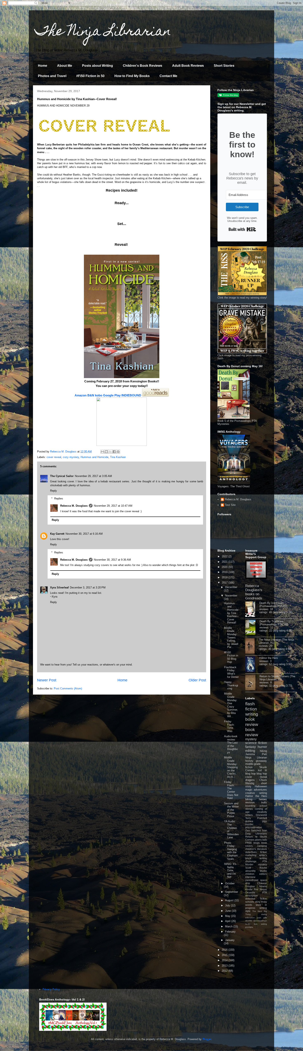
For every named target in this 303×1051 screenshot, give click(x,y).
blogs (257, 842)
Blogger (206, 1039)
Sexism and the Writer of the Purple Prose (231, 810)
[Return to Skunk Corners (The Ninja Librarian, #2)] (252, 683)
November (231, 595)
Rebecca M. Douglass (74, 505)
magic (248, 789)
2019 (225, 572)
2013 (225, 965)
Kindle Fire (251, 889)
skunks (248, 921)
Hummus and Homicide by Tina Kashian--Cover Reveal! (231, 613)
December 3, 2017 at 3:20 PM (88, 587)
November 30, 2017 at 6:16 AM (84, 533)
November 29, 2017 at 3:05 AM (93, 476)
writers (249, 815)
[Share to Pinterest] (118, 452)
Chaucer (262, 883)
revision (250, 802)
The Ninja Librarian (103, 32)
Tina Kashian (118, 457)
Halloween (261, 786)
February (230, 931)
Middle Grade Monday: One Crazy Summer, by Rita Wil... (231, 705)
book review (251, 722)
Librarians (261, 833)
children (249, 874)
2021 (225, 561)
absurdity (250, 870)
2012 (225, 970)
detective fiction (256, 898)
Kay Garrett (57, 533)
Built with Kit (242, 229)
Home (42, 65)
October (230, 883)
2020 (225, 566)
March (229, 926)
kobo (98, 395)
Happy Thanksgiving (231, 685)
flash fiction (251, 706)
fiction (263, 852)
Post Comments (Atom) (68, 688)
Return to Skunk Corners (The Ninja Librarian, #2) (277, 678)
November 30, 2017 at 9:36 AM (112, 559)
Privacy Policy (51, 989)
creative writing (256, 792)
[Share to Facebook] (114, 452)
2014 (225, 960)
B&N (91, 395)
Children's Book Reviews (142, 65)
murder (249, 824)
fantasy (250, 747)
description (251, 895)
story (257, 901)
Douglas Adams (256, 886)
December (231, 587)
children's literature (256, 849)
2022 (225, 556)
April (228, 921)
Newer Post (46, 680)
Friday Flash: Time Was (229, 726)
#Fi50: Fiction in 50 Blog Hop (231, 657)
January (230, 940)
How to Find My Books (132, 76)
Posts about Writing (97, 65)
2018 (225, 577)
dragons (250, 780)
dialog (264, 914)
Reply (53, 490)
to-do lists (251, 924)
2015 (225, 955)
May (228, 915)
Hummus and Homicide (94, 457)
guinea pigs (256, 821)
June (228, 910)
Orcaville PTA (256, 892)
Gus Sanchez (253, 830)
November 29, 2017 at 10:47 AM (113, 505)
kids (264, 839)
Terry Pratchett (256, 818)
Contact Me (168, 76)
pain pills (262, 917)
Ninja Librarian (256, 757)
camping (262, 846)
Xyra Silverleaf (59, 587)
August (229, 900)
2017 (225, 582)
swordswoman (260, 921)
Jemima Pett (256, 754)
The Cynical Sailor (62, 476)
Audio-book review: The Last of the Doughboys (231, 744)
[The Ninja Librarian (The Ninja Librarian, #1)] (252, 646)
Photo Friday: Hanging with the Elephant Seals (231, 850)
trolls (264, 802)
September (231, 891)
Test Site (230, 504)
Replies (58, 498)
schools (249, 901)
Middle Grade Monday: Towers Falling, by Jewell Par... (231, 637)
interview (250, 877)
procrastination (253, 827)
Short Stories (224, 65)
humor (262, 747)
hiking (263, 750)
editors (263, 874)
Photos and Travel (52, 76)
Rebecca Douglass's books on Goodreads (253, 592)
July (228, 905)
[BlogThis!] (106, 452)
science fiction (256, 743)
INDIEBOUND (131, 395)
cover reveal (54, 457)
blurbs (263, 870)
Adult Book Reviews (188, 65)
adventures (260, 789)
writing (251, 714)
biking (248, 799)
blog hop (262, 773)
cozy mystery (71, 457)
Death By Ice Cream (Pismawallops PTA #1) (273, 604)
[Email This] (102, 452)
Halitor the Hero (268, 658)
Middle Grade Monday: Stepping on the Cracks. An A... (231, 767)
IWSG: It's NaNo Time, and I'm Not (230, 870)
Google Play (112, 395)
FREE (248, 842)
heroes (263, 799)
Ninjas (263, 889)
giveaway (261, 760)
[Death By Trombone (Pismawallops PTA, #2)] (252, 628)
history (249, 760)
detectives (251, 852)
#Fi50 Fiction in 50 (90, 76)
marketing (250, 855)
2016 (225, 949)
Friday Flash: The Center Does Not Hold (231, 790)
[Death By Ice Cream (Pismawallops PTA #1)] (252, 609)
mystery (251, 739)
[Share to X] (110, 452)
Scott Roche (256, 867)
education (250, 917)
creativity (262, 812)
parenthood (251, 880)
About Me (64, 65)
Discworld (261, 815)
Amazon (81, 395)
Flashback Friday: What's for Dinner (231, 672)
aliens (258, 839)
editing (250, 750)
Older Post (197, 680)
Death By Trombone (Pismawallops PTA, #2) (274, 623)
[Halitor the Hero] (252, 664)
